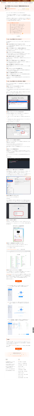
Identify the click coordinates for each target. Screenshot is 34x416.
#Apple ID (22, 372)
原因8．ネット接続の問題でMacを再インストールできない (16, 31)
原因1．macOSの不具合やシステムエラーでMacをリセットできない (17, 24)
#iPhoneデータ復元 (20, 374)
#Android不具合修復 (20, 377)
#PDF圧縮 (19, 372)
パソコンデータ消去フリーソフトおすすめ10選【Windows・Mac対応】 (10, 364)
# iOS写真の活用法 (20, 369)
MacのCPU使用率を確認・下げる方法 (10, 370)
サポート (13, 2)
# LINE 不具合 (25, 371)
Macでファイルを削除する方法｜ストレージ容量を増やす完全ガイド (10, 367)
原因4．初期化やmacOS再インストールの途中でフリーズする (16, 27)
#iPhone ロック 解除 (20, 366)
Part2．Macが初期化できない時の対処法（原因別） (15, 34)
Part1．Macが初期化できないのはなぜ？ (13, 22)
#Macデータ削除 (26, 377)
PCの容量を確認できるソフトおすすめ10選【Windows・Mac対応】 (10, 362)
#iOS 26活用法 (24, 361)
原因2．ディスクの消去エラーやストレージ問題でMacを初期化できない (17, 25)
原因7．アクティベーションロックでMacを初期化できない (16, 30)
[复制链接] (33, 332)
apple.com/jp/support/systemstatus (11, 249)
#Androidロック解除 (20, 371)
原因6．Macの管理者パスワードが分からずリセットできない (16, 29)
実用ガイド (16, 2)
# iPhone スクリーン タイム (21, 368)
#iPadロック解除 (26, 374)
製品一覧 (9, 2)
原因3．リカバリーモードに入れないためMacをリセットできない (17, 26)
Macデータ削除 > (11, 12)
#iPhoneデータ (20, 363)
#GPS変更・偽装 (25, 363)
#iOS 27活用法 (20, 361)
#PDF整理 (24, 369)
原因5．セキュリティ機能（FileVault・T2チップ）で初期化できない (17, 28)
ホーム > (8, 12)
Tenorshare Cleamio (8, 274)
